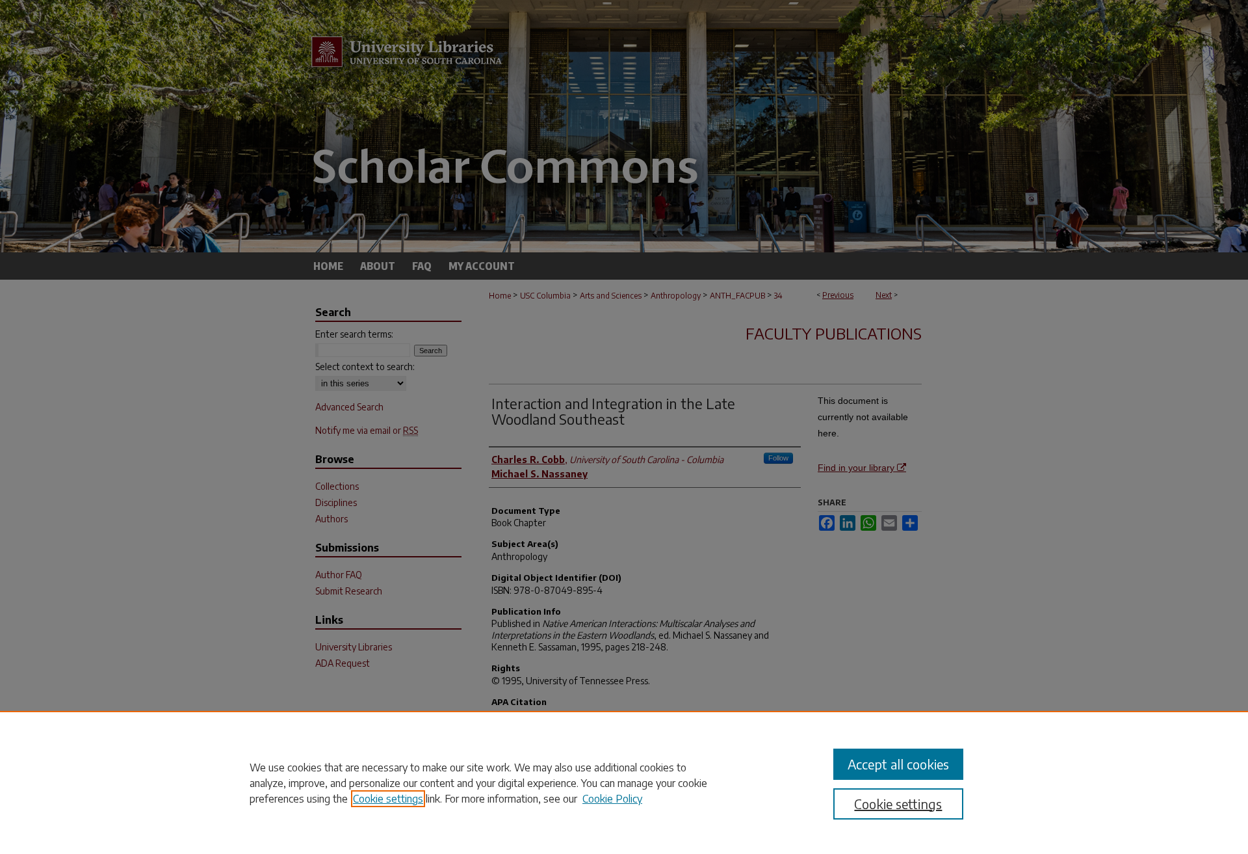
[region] (624, 782)
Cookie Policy (612, 798)
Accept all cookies (898, 764)
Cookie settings (388, 798)
